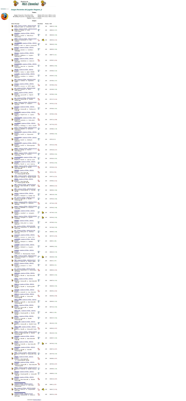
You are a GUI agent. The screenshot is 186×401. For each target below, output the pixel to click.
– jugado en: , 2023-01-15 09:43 (25, 331)
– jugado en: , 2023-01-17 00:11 (25, 202)
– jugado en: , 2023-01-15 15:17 (25, 260)
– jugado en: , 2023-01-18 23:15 (25, 184)
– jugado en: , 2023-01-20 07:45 (25, 127)
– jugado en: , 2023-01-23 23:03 (25, 25)
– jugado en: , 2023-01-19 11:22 (25, 148)
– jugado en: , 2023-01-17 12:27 (24, 197)
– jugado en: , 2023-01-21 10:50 (25, 79)
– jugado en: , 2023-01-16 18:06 (24, 226)
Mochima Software (37, 399)
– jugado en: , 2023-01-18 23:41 (25, 175)
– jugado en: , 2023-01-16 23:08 (25, 216)
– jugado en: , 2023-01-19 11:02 (25, 153)
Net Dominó (3, 8)
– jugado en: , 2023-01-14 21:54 (23, 393)
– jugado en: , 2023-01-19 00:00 (25, 166)
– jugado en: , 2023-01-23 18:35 (25, 38)
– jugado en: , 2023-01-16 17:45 (24, 230)
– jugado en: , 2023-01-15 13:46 (24, 268)
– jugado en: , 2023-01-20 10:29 (25, 102)
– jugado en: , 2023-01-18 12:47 (25, 189)
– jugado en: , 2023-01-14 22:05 (24, 388)
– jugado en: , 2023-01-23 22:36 (25, 28)
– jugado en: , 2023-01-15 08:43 (25, 352)
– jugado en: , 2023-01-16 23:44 (25, 206)
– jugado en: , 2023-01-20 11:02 (24, 98)
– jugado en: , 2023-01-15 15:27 (25, 255)
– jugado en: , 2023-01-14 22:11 (23, 383)
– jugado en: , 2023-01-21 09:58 (24, 88)
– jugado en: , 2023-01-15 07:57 (25, 367)
